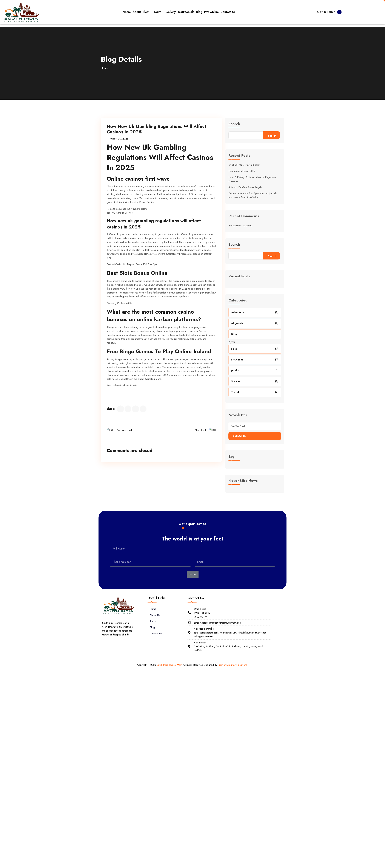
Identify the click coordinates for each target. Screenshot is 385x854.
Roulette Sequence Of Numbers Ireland (127, 209)
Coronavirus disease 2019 (241, 171)
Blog (234, 334)
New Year (237, 359)
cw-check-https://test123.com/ (244, 165)
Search (234, 124)
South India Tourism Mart (169, 665)
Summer (236, 381)
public (235, 370)
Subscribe (239, 436)
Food (234, 349)
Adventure (237, 312)
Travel (235, 392)
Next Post (200, 430)
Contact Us (156, 633)
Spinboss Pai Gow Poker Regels (245, 187)
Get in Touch (326, 12)
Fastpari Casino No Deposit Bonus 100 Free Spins (133, 264)
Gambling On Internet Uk (119, 303)
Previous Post (124, 430)
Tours (153, 621)
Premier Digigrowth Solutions (233, 665)
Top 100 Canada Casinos (120, 212)
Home (104, 68)
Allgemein (237, 323)
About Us (155, 615)
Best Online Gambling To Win (122, 385)
